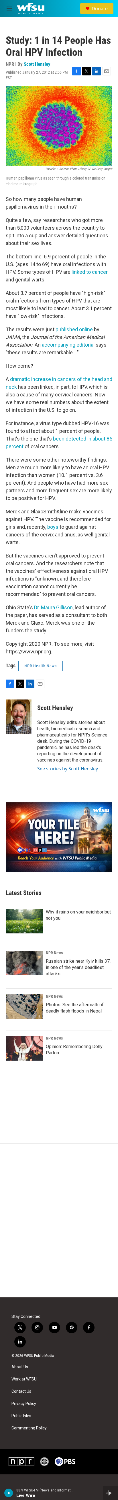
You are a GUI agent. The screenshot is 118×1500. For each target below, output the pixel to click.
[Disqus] (59, 1220)
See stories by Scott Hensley (67, 769)
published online (74, 329)
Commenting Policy (29, 1428)
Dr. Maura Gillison (53, 607)
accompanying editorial (68, 345)
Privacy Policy (23, 1404)
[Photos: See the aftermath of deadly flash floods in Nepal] (24, 1006)
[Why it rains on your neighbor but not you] (24, 921)
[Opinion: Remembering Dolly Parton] (24, 1048)
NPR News (54, 952)
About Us (19, 1367)
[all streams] (110, 1493)
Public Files (21, 1416)
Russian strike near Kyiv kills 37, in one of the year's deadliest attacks (78, 967)
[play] (8, 1493)
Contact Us (21, 1391)
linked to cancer (90, 272)
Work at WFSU (24, 1379)
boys (52, 527)
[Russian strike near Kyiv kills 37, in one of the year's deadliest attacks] (24, 963)
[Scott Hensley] (19, 716)
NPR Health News (40, 666)
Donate (100, 8)
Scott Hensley (37, 64)
